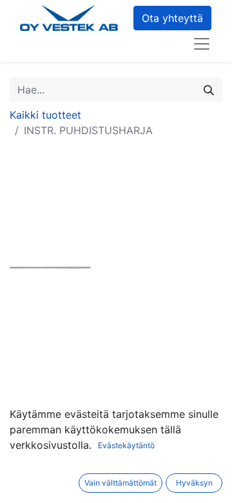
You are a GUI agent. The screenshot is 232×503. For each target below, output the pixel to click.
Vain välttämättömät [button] (120, 483)
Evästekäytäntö (126, 445)
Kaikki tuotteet (45, 114)
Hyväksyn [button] (194, 483)
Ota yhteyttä (172, 18)
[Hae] (208, 89)
